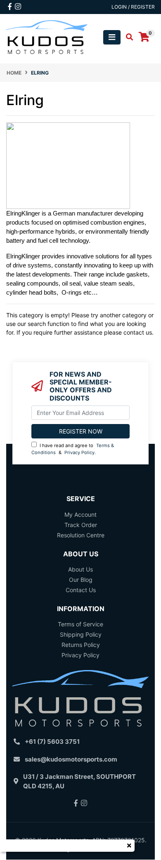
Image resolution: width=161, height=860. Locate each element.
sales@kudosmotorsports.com (71, 759)
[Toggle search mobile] (127, 37)
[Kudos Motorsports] (47, 36)
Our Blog (80, 579)
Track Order (80, 524)
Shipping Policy (81, 634)
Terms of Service (80, 624)
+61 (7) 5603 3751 (52, 741)
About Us (80, 569)
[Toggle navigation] (112, 37)
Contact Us (81, 589)
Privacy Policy (79, 452)
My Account (80, 514)
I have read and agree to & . (72, 449)
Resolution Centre (80, 535)
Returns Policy (81, 644)
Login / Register (133, 7)
